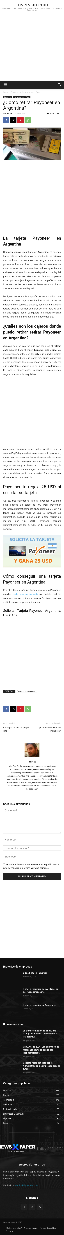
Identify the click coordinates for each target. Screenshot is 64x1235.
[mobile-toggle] (5, 85)
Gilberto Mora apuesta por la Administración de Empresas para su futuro (41, 1066)
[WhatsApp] (28, 120)
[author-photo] (32, 757)
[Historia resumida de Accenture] (12, 1010)
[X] (13, 120)
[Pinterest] (20, 120)
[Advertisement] (32, 47)
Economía (15, 92)
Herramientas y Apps (31, 92)
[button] (59, 85)
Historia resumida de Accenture (39, 1005)
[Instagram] (32, 1207)
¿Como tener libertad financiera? (50, 729)
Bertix (9, 113)
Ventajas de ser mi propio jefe (16, 729)
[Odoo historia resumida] (12, 978)
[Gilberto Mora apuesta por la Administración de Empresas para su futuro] (12, 1067)
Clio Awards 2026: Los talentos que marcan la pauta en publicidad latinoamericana (41, 1050)
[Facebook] (6, 120)
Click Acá (10, 615)
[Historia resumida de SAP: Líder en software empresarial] (12, 994)
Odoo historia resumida (35, 973)
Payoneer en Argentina (26, 691)
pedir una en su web (25, 594)
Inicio (5, 92)
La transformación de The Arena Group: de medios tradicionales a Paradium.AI (40, 1033)
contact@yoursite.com (26, 1185)
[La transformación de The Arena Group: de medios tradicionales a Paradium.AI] (12, 1035)
